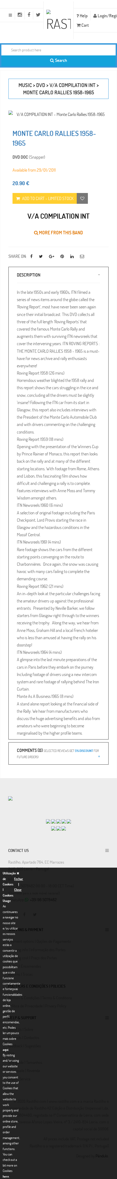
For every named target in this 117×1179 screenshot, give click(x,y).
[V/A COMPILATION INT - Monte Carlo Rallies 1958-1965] (58, 114)
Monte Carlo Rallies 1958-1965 (58, 92)
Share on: (17, 256)
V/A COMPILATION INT (73, 85)
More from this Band (60, 232)
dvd (40, 85)
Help (83, 15)
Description (28, 275)
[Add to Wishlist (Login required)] (82, 198)
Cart (85, 25)
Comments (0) (58, 753)
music (25, 85)
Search (60, 60)
